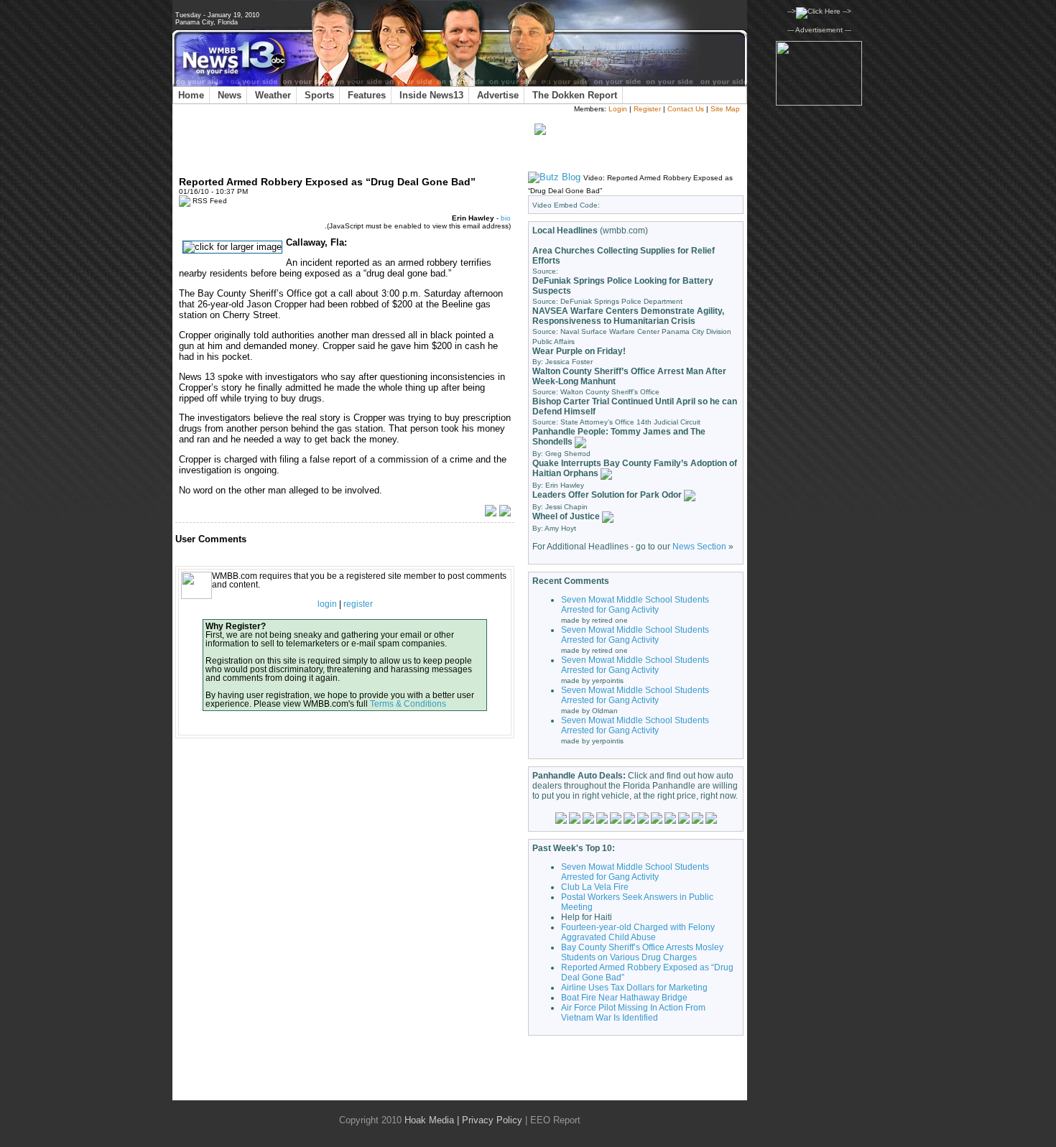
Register (647, 109)
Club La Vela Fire (595, 887)
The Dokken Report (574, 95)
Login (617, 109)
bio (506, 218)
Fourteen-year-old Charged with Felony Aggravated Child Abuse (638, 932)
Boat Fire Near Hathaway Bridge (624, 998)
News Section (699, 547)
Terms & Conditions (408, 704)
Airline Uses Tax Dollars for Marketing (634, 988)
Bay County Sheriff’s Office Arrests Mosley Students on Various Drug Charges (642, 952)
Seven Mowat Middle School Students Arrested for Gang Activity (635, 605)
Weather (273, 95)
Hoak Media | (431, 1120)
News (229, 95)
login (327, 604)
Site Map (725, 109)
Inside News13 (431, 95)
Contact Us (685, 109)
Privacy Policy (492, 1120)
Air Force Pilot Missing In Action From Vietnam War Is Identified (633, 1013)
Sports (319, 95)
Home (191, 95)
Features (367, 95)
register (358, 604)
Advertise (498, 95)
